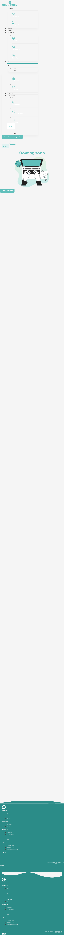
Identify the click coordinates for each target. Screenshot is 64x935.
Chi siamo (11, 32)
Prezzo (10, 28)
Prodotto (10, 8)
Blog (9, 61)
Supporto (10, 30)
